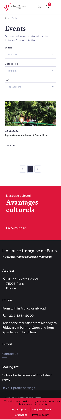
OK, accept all (19, 409)
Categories (11, 64)
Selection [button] (13, 54)
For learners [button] (14, 86)
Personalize (20, 414)
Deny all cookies (41, 409)
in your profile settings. (19, 388)
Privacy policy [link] (40, 414)
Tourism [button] (12, 70)
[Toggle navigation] (56, 8)
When (8, 47)
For (7, 80)
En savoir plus (16, 228)
